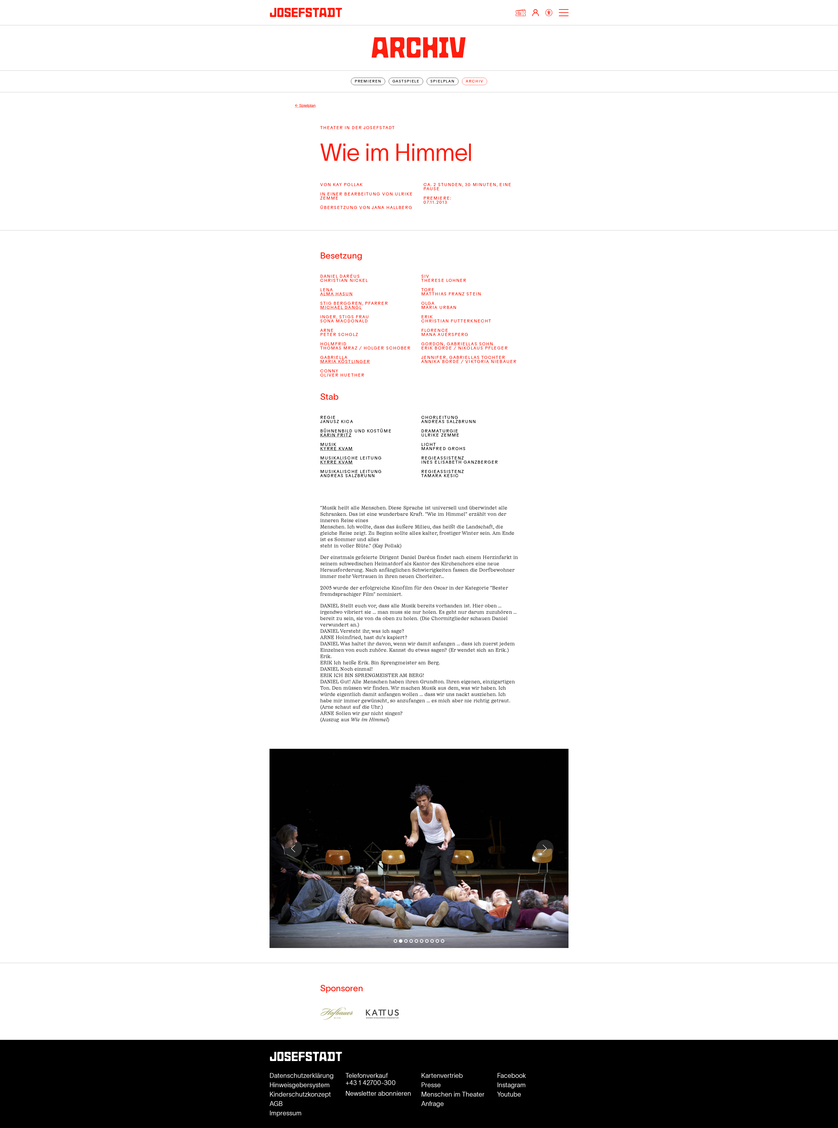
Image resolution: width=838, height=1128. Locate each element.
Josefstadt (306, 1057)
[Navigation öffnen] (563, 12)
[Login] (535, 12)
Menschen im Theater (452, 1094)
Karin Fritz (336, 436)
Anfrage (432, 1103)
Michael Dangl (341, 308)
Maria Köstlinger (345, 362)
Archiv (474, 81)
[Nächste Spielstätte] (545, 848)
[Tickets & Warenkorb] (521, 12)
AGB (276, 1103)
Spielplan (442, 81)
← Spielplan (305, 105)
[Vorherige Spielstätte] (293, 848)
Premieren (368, 81)
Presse (431, 1085)
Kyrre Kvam (336, 449)
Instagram (511, 1085)
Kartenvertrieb (442, 1075)
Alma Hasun (336, 294)
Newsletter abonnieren (378, 1093)
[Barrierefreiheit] (548, 12)
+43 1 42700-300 (370, 1082)
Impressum (286, 1113)
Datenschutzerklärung (302, 1075)
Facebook (511, 1075)
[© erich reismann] (419, 848)
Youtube (509, 1094)
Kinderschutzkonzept (300, 1094)
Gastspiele (406, 81)
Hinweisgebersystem (300, 1085)
